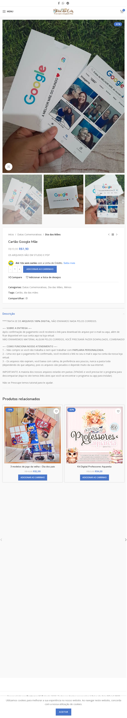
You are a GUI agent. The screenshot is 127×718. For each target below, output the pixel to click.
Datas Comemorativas (29, 234)
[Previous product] (109, 235)
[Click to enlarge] (8, 166)
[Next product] (117, 235)
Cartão (19, 292)
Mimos (67, 287)
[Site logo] (63, 11)
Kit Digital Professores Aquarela (94, 466)
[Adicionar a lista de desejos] (56, 411)
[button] (5, 96)
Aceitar (63, 711)
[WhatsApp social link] (63, 3)
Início (11, 234)
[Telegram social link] (67, 3)
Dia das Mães (53, 234)
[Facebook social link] (59, 3)
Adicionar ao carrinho (39, 269)
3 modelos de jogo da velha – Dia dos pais (32, 466)
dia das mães (31, 292)
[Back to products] (113, 235)
